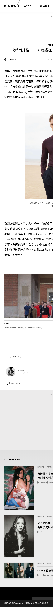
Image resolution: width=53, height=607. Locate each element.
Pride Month (43, 484)
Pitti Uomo (17, 357)
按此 (43, 603)
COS (9, 357)
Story (49, 468)
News (49, 518)
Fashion (40, 468)
